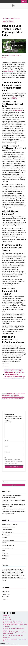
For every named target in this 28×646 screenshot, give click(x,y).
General (4, 537)
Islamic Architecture (8, 545)
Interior (4, 543)
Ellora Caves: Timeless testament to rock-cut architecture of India (14, 377)
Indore (14, 97)
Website (7, 452)
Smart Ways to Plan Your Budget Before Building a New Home (13, 512)
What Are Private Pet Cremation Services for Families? (11, 496)
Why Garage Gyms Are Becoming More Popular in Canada (13, 505)
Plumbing (5, 553)
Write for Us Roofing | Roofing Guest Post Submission (15, 640)
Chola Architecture (7, 532)
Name (7, 440)
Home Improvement (8, 540)
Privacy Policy (6, 594)
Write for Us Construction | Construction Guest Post (15, 625)
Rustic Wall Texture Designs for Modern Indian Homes (13, 501)
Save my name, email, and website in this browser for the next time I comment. (13, 461)
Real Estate (5, 556)
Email (7, 446)
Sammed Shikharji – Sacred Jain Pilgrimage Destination (14, 373)
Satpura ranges (9, 72)
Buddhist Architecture (8, 527)
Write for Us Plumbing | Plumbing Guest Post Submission (14, 633)
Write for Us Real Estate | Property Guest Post (13, 636)
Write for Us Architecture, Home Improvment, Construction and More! (14, 622)
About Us (4, 599)
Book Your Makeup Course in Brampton (13, 509)
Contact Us (5, 597)
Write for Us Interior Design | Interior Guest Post (13, 629)
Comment (8, 422)
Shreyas (4, 57)
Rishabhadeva (17, 110)
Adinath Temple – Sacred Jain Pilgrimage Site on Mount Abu (13, 370)
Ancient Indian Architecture (11, 18)
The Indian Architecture (11, 644)
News (3, 551)
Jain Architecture (8, 21)
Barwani (14, 99)
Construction (6, 535)
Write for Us (5, 591)
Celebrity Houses (7, 530)
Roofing (4, 558)
